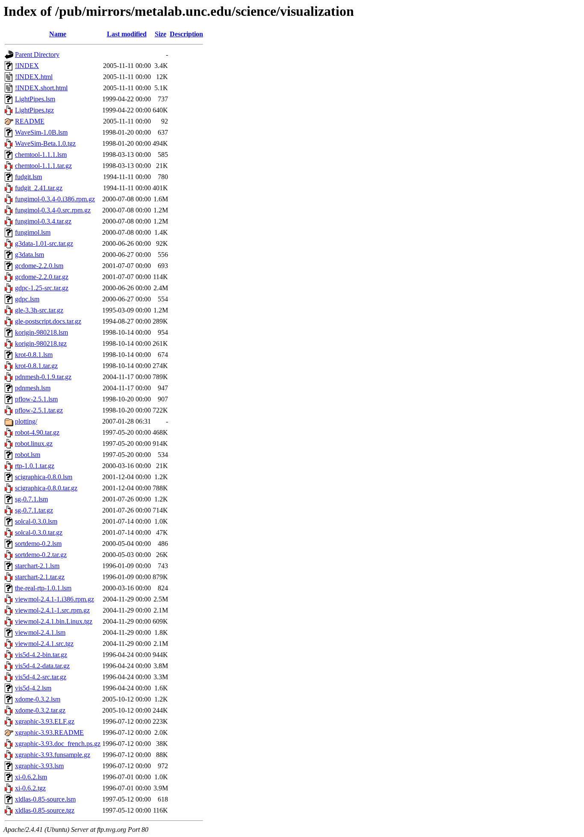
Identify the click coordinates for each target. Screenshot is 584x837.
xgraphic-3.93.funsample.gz (52, 754)
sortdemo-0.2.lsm (38, 543)
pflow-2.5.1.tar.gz (39, 410)
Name (57, 34)
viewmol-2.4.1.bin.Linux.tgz (53, 621)
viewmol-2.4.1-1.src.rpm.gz (52, 610)
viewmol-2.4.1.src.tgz (44, 643)
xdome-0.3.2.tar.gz (40, 710)
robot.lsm (27, 454)
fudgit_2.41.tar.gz (38, 188)
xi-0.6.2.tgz (30, 788)
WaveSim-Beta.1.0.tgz (45, 143)
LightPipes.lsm (35, 99)
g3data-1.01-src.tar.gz (44, 243)
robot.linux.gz (34, 443)
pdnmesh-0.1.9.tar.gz (43, 376)
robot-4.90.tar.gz (37, 432)
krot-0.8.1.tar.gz (36, 365)
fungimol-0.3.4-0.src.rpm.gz (53, 210)
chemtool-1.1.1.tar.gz (43, 165)
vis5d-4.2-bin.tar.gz (41, 654)
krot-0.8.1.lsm (34, 354)
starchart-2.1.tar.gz (40, 577)
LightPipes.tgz (34, 110)
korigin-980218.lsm (41, 332)
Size (160, 34)
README (29, 121)
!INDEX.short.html (41, 87)
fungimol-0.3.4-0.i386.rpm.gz (55, 199)
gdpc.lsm (27, 299)
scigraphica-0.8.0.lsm (43, 476)
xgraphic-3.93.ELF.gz (44, 721)
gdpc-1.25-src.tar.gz (41, 288)
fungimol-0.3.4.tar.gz (43, 221)
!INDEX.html (34, 76)
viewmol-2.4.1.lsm (40, 632)
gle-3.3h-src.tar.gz (39, 310)
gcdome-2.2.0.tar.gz (41, 276)
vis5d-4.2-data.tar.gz (42, 665)
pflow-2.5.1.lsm (36, 399)
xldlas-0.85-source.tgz (44, 810)
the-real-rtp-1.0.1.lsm (43, 588)
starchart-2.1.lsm (37, 565)
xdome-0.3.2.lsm (37, 699)
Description (186, 34)
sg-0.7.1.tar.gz (34, 510)
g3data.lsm (29, 254)
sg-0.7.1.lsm (31, 499)
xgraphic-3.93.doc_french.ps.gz (57, 743)
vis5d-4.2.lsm (33, 688)
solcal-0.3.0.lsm (36, 521)
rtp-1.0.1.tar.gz (34, 465)
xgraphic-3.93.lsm (39, 765)
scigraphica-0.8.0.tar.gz (46, 488)
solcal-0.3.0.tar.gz (38, 532)
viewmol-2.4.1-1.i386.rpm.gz (54, 599)
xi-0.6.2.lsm (31, 777)
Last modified (127, 34)
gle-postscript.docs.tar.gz (48, 321)
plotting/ (26, 421)
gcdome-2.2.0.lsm (39, 265)
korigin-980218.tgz (41, 343)
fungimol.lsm (32, 232)
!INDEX (27, 65)
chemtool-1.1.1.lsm (41, 154)
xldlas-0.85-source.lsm (45, 799)
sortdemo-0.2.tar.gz (41, 554)
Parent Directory (37, 54)
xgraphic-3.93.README (49, 732)
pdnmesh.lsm (32, 388)
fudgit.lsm (28, 176)
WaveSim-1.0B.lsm (41, 132)
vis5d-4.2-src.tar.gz (40, 677)
